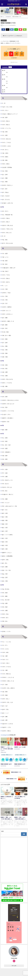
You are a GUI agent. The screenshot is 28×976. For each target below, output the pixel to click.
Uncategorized (3, 20)
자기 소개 (14, 965)
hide (10, 67)
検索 (2, 831)
